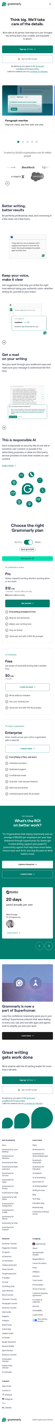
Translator (6, 1278)
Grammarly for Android (8, 1228)
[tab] (18, 142)
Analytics (5, 1321)
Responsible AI (38, 1259)
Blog (34, 1195)
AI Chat (5, 1282)
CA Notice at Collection (39, 72)
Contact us (6, 1390)
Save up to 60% (27, 549)
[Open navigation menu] (50, 4)
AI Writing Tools (8, 1286)
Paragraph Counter (9, 1303)
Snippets (5, 1316)
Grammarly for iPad (10, 1223)
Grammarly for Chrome (8, 1174)
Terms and (40, 66)
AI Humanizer (7, 1261)
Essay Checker (8, 1269)
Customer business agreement (40, 1294)
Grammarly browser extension (10, 1168)
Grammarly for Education (38, 1168)
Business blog (37, 1207)
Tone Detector (7, 1291)
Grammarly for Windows (8, 1157)
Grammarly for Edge (10, 1193)
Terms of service (39, 1289)
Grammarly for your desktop (10, 1150)
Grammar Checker (9, 1244)
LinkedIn (8, 1408)
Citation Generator (9, 1265)
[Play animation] (4, 342)
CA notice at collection (37, 1301)
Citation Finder (8, 1333)
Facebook (8, 1395)
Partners (35, 1276)
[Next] (49, 946)
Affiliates (35, 1272)
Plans (34, 1145)
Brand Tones (7, 1325)
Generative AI (38, 1182)
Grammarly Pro (38, 1149)
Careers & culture (39, 1263)
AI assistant (37, 1173)
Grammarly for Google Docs (8, 1205)
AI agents (6, 1252)
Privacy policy (37, 1285)
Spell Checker (7, 1351)
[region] (27, 109)
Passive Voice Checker (7, 1367)
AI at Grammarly (39, 1178)
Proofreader (7, 1372)
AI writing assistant (39, 1186)
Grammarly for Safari (8, 1181)
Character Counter (9, 1299)
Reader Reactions (9, 1342)
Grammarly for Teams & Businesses (40, 1155)
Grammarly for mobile (8, 1211)
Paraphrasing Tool (9, 1274)
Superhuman (41, 1244)
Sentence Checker (9, 1355)
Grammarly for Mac (9, 1162)
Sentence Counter (9, 1308)
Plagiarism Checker (9, 1248)
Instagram (8, 1399)
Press (34, 1268)
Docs (4, 1145)
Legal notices (37, 1315)
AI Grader (6, 1338)
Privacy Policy (33, 69)
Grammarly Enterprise (36, 1161)
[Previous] (40, 946)
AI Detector (7, 1257)
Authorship (6, 1329)
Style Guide (6, 1312)
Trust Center (37, 1280)
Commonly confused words (40, 1213)
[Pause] (8, 183)
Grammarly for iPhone (8, 1218)
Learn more (8, 465)
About (34, 1248)
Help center (6, 1386)
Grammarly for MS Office (9, 1198)
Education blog (38, 1203)
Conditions (20, 69)
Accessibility (37, 1310)
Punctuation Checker (7, 1360)
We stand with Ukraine (37, 1254)
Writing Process (38, 1190)
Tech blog (36, 1199)
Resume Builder (8, 1346)
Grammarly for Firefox (8, 1187)
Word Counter (7, 1295)
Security (35, 1306)
